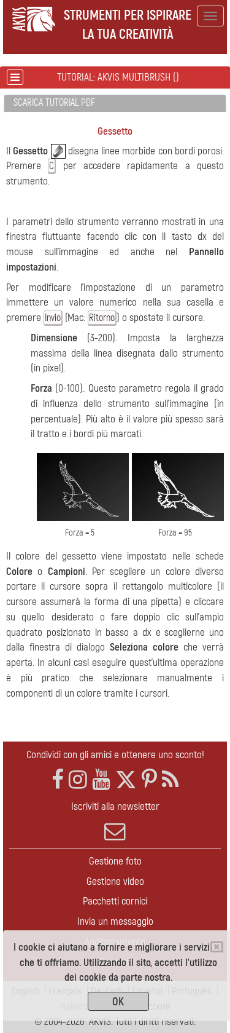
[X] (126, 780)
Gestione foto (115, 861)
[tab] (115, 104)
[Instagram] (78, 780)
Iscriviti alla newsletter (115, 806)
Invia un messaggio (115, 921)
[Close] (216, 947)
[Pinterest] (149, 780)
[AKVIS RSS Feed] (170, 780)
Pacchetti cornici (115, 901)
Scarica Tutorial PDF (54, 103)
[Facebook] (58, 780)
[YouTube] (101, 780)
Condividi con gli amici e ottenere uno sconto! (115, 754)
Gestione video (115, 881)
